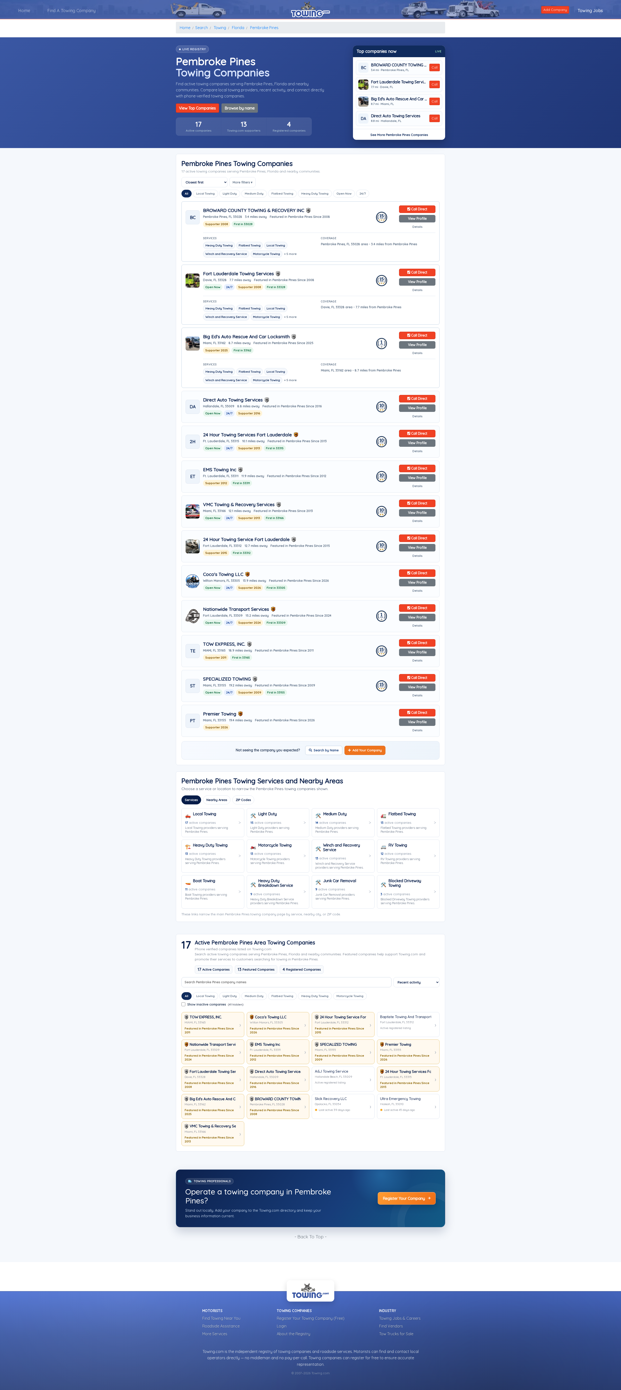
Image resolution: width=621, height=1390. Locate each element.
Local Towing (205, 193)
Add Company (555, 10)
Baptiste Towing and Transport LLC (405, 1017)
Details (417, 226)
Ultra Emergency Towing (400, 1099)
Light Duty (230, 193)
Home (24, 10)
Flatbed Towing (282, 193)
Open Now (343, 193)
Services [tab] (191, 800)
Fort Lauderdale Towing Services (399, 82)
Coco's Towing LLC (223, 574)
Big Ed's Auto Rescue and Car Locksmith (399, 99)
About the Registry (293, 1333)
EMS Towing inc (219, 469)
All (186, 193)
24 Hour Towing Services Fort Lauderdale (247, 435)
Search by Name (326, 750)
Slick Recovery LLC (331, 1099)
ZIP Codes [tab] (243, 800)
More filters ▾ (243, 182)
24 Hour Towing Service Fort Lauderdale (246, 539)
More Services (214, 1333)
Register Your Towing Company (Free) (310, 1318)
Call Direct (418, 209)
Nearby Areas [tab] (216, 800)
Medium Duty (254, 193)
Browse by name (240, 108)
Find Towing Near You (221, 1318)
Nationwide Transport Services (236, 609)
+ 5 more (290, 254)
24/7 (363, 193)
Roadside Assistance (221, 1326)
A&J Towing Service (331, 1071)
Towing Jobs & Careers (400, 1318)
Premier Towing (219, 714)
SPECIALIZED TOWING (227, 679)
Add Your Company (367, 750)
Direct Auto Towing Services (395, 116)
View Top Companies (197, 108)
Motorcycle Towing (349, 996)
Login (281, 1326)
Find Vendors (391, 1326)
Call (435, 67)
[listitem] (198, 126)
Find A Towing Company (71, 10)
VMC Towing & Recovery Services (239, 504)
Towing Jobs (590, 10)
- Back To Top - (310, 1237)
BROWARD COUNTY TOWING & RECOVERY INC (399, 65)
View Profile (417, 218)
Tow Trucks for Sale (396, 1333)
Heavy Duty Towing (314, 193)
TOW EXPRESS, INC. (224, 644)
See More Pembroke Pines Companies (399, 135)
